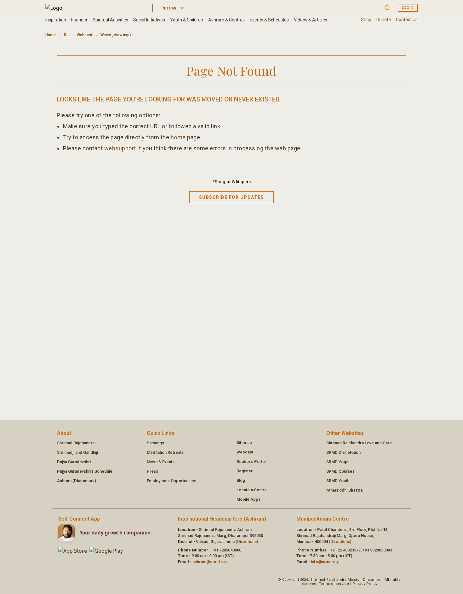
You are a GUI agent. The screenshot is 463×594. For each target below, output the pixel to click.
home (178, 137)
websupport (120, 148)
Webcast (84, 35)
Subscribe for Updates (231, 197)
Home (50, 35)
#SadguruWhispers (231, 181)
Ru (66, 35)
